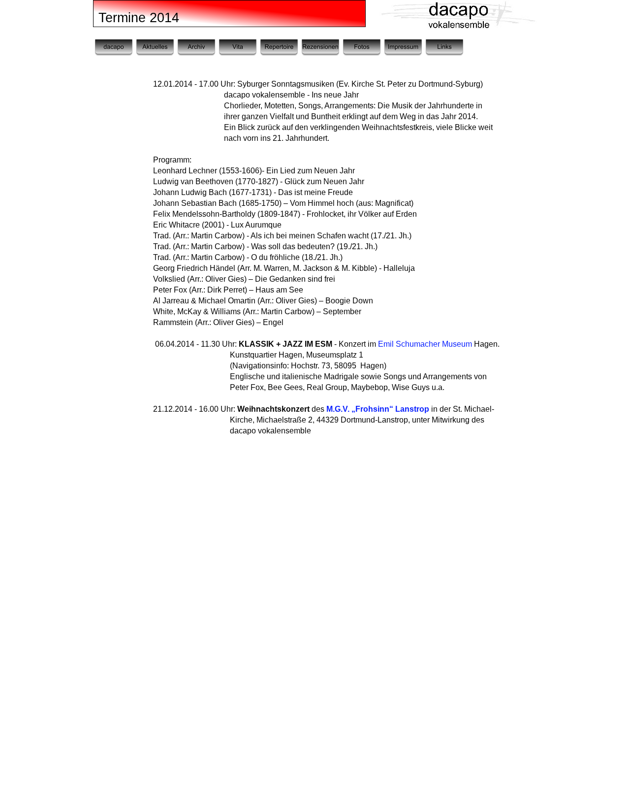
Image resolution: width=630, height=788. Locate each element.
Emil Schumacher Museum (425, 344)
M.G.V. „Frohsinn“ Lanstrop (377, 409)
